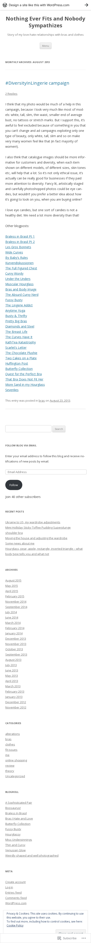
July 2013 (11, 665)
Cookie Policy (15, 925)
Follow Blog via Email (20, 445)
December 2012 (15, 702)
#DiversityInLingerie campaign (37, 83)
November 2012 (15, 707)
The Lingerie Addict (19, 305)
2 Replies (11, 94)
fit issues (11, 750)
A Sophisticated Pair (18, 803)
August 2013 (13, 660)
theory (9, 771)
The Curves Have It (18, 337)
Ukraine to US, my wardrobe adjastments (32, 522)
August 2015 (13, 580)
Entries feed (13, 893)
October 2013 (14, 649)
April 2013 (11, 681)
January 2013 (14, 697)
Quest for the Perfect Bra (23, 374)
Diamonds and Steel (19, 326)
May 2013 (11, 676)
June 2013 (11, 670)
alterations (12, 734)
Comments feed (16, 898)
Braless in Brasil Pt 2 (20, 242)
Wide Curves (14, 252)
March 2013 (13, 686)
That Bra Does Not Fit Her (24, 379)
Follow (13, 485)
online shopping (16, 760)
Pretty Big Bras (16, 321)
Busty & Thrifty (16, 316)
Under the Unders (17, 279)
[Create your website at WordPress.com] (45, 5)
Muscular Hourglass (19, 284)
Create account (15, 882)
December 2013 (15, 639)
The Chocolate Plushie (21, 353)
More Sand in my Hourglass (25, 384)
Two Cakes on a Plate (21, 358)
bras (42, 401)
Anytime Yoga (15, 310)
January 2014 (14, 633)
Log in (9, 887)
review (9, 766)
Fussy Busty (14, 300)
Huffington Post (16, 363)
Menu (45, 45)
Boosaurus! (13, 808)
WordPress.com (16, 903)
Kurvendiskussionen (19, 263)
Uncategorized (15, 776)
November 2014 (15, 602)
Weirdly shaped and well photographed (32, 855)
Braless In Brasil (16, 813)
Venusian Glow (15, 850)
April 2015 (11, 591)
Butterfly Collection (19, 369)
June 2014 (11, 617)
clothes (10, 744)
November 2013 (15, 644)
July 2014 (11, 612)
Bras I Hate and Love (19, 818)
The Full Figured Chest (21, 268)
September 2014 (16, 607)
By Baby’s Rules (16, 257)
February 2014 (14, 628)
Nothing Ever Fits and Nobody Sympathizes (45, 22)
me (7, 755)
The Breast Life (16, 332)
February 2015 (14, 596)
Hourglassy (13, 834)
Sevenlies (12, 390)
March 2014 (13, 623)
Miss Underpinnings (18, 840)
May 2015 (11, 586)
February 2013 (14, 691)
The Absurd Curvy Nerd (21, 295)
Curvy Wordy (14, 273)
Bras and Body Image (20, 289)
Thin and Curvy (15, 845)
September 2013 (16, 654)
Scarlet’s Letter (16, 347)
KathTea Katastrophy (20, 342)
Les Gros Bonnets (18, 247)
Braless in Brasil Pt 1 (20, 236)
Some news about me (19, 543)
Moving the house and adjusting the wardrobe (36, 538)
